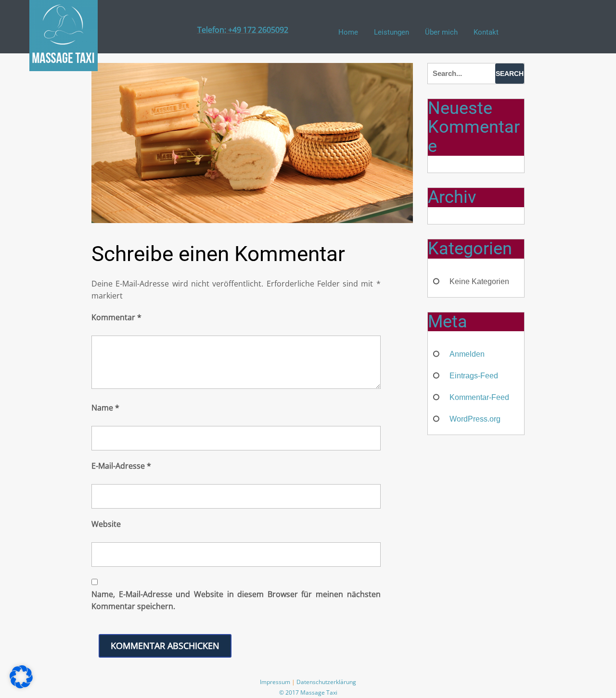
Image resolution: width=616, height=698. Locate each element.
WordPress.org (474, 419)
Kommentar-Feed (479, 397)
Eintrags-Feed (473, 376)
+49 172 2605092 (257, 30)
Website (106, 524)
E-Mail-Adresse (121, 466)
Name (105, 407)
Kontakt (486, 32)
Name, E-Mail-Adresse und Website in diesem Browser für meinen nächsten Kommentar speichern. (236, 600)
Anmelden (467, 354)
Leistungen (391, 32)
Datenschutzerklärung (326, 682)
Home (348, 32)
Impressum (275, 682)
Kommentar (116, 317)
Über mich (441, 32)
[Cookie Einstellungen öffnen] (21, 686)
